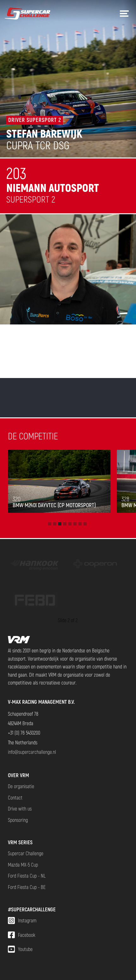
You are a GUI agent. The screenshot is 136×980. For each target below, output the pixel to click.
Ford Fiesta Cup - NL (27, 876)
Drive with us (20, 808)
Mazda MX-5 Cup (23, 865)
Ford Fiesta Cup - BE (27, 887)
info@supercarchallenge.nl (32, 752)
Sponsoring (18, 820)
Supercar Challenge (25, 853)
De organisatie (21, 786)
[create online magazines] (95, 564)
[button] (49, 523)
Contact (15, 797)
